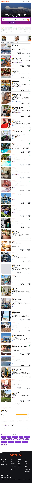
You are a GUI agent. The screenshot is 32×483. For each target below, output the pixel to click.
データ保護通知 (3, 479)
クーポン (12, 479)
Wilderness (21, 439)
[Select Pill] (28, 1)
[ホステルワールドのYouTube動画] (1, 461)
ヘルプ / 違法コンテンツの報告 (13, 470)
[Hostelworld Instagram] (5, 459)
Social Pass (19, 459)
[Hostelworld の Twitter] (3, 459)
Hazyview (9, 439)
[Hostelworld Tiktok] (5, 461)
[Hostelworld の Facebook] (1, 459)
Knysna (27, 439)
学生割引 (19, 469)
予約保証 (19, 463)
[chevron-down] (9, 411)
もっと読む (17, 42)
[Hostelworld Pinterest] (3, 461)
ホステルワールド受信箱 (27, 472)
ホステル (13, 80)
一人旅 (18, 467)
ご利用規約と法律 (8, 479)
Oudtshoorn (4, 439)
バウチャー (15, 479)
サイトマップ (24, 479)
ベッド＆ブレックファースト (13, 463)
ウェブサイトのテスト (19, 479)
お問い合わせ (12, 467)
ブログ (18, 461)
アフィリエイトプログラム (27, 470)
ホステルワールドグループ (27, 459)
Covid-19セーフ (19, 101)
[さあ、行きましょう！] (28, 20)
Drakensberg (4, 444)
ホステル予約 (26, 467)
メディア (26, 461)
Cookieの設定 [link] (28, 479)
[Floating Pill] (13, 403)
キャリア (26, 463)
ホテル (13, 44)
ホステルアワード (20, 465)
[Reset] (13, 20)
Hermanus (15, 439)
